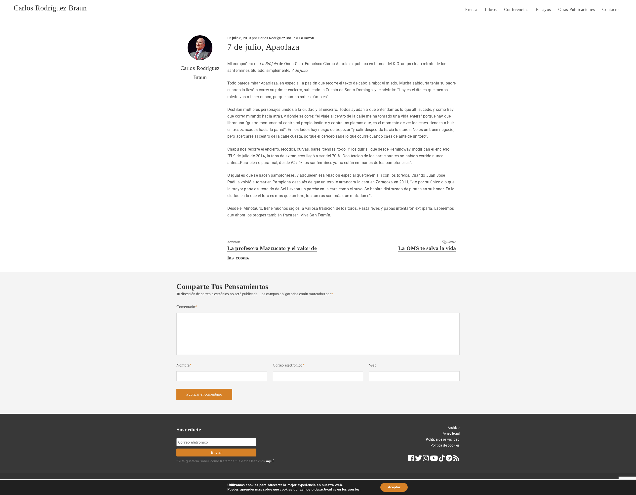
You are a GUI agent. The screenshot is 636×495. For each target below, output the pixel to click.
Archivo (454, 428)
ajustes (353, 489)
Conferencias (516, 9)
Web (372, 365)
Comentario (186, 307)
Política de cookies (445, 445)
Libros (491, 9)
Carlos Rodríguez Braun (50, 8)
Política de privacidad (443, 439)
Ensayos (543, 9)
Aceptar (394, 487)
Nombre (184, 365)
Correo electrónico (289, 365)
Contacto (610, 9)
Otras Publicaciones (576, 9)
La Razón (306, 38)
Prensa (471, 9)
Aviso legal (451, 433)
